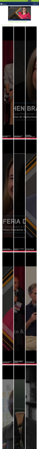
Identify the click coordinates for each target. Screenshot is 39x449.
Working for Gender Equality (19, 249)
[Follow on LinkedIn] (33, 2)
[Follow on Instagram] (36, 2)
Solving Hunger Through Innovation (7, 249)
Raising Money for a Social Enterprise (30, 362)
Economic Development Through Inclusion (30, 136)
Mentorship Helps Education (7, 136)
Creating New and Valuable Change (30, 249)
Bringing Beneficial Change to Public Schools (19, 362)
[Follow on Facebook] (35, 2)
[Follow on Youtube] (37, 2)
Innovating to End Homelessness (18, 136)
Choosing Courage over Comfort (7, 362)
